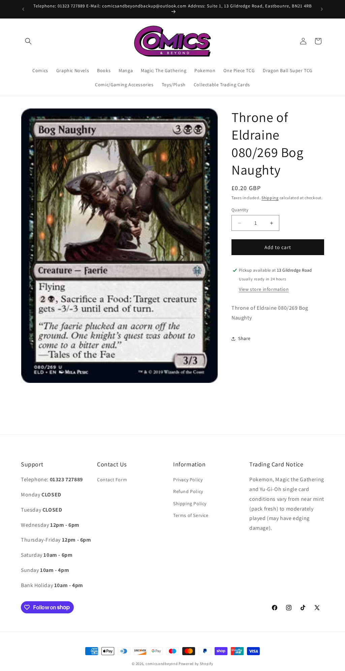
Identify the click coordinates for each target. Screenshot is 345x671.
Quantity (239, 210)
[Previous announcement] (23, 9)
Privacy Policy (187, 480)
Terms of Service (191, 515)
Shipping (270, 197)
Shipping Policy (190, 503)
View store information (264, 289)
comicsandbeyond (162, 663)
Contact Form (112, 480)
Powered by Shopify (196, 663)
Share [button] (244, 338)
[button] (28, 41)
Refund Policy (188, 491)
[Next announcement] (321, 9)
